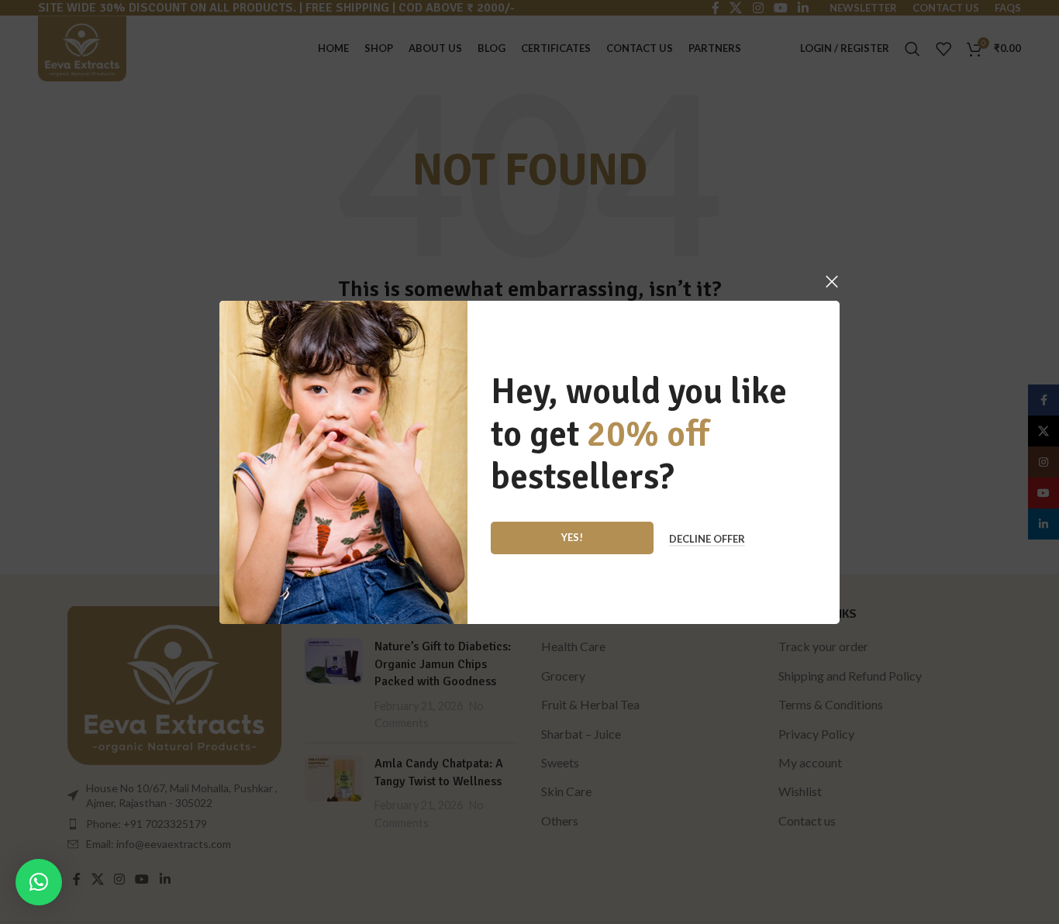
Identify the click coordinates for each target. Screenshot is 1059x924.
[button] (39, 882)
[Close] (831, 281)
